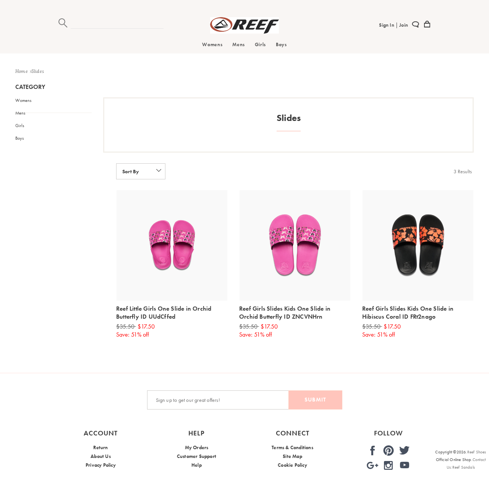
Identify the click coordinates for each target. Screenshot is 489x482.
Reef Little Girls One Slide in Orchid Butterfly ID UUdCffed (163, 313)
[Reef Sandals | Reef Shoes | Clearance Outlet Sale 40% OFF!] (244, 31)
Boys (281, 44)
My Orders (197, 447)
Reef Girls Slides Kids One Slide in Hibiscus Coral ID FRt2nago (407, 313)
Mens (238, 44)
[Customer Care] (415, 25)
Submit (315, 399)
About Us (101, 456)
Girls (260, 44)
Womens (212, 44)
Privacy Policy (101, 465)
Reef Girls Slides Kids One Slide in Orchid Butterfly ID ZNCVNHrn (284, 313)
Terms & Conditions (292, 447)
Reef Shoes (476, 452)
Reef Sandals (463, 467)
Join (403, 25)
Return (100, 447)
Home (21, 71)
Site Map (292, 456)
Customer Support (196, 456)
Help (196, 465)
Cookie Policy (292, 465)
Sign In (387, 25)
